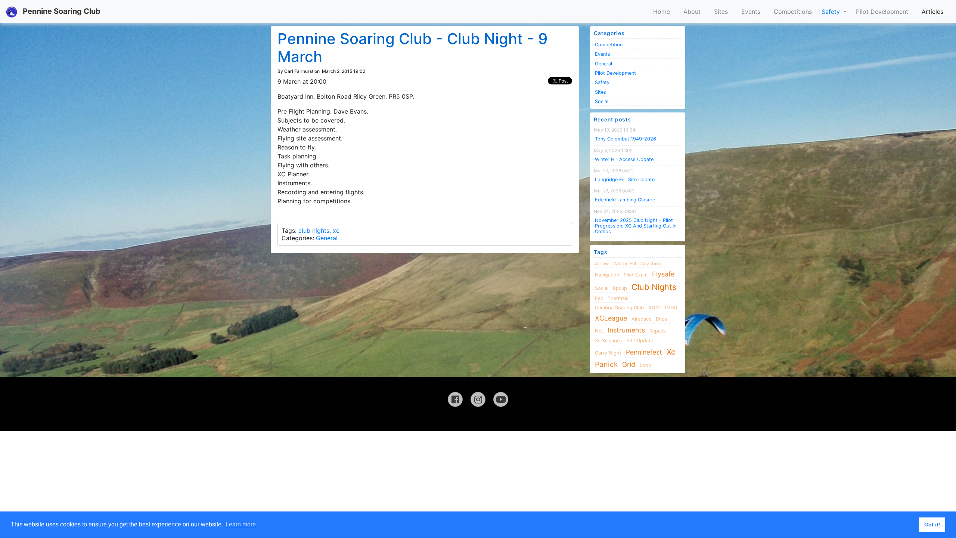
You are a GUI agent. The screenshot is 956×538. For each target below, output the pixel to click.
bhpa (661, 319)
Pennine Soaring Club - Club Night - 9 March (412, 48)
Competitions (793, 11)
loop (645, 365)
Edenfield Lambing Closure (625, 199)
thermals (618, 298)
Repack (657, 331)
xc (336, 230)
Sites (721, 11)
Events (750, 11)
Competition (609, 44)
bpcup (620, 288)
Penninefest (644, 352)
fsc (599, 298)
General (327, 238)
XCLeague (611, 318)
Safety (832, 11)
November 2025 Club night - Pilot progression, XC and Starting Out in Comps (635, 226)
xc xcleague (608, 340)
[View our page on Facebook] (455, 399)
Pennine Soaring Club (60, 11)
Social (601, 101)
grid (628, 364)
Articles (932, 11)
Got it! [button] (932, 525)
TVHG (670, 307)
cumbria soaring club (619, 307)
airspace (641, 319)
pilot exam (636, 275)
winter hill (624, 263)
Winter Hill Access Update (624, 159)
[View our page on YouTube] (500, 399)
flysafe (663, 274)
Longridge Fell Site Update (625, 179)
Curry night (608, 353)
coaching (651, 263)
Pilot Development (882, 11)
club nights (313, 230)
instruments (626, 330)
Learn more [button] (241, 524)
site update (640, 340)
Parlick (606, 364)
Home (661, 11)
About (692, 11)
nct (599, 331)
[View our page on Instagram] (478, 399)
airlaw (602, 263)
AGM (653, 307)
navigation (607, 275)
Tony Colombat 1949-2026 (625, 139)
